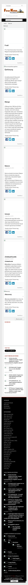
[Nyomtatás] (16, 61)
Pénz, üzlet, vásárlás (9, 451)
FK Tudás (13, 576)
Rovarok (6, 456)
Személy (6, 459)
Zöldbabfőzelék (10, 257)
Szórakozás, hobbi (8, 461)
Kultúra (5, 438)
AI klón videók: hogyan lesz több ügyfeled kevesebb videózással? (16, 376)
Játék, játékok (7, 433)
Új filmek (6, 465)
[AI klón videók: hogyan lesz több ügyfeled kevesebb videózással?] (6, 376)
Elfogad (14, 581)
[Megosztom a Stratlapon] (16, 58)
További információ (19, 579)
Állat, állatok (7, 416)
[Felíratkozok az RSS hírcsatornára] (10, 61)
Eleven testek (11, 536)
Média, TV (6, 442)
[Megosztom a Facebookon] (7, 58)
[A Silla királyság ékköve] (5, 571)
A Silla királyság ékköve (14, 570)
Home (5, 23)
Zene (5, 468)
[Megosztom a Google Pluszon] (7, 61)
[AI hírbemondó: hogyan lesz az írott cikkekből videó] (6, 368)
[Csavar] (5, 567)
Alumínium (15, 542)
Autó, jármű (7, 418)
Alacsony (8, 294)
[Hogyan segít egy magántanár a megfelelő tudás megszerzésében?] (5, 507)
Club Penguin (16, 558)
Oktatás (6, 447)
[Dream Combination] (5, 557)
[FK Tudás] (14, 11)
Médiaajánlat (7, 408)
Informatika (7, 432)
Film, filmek (6, 428)
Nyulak (10, 552)
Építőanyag (9, 70)
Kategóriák (6, 435)
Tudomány (6, 463)
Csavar (10, 566)
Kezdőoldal (6, 406)
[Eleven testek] (5, 537)
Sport (5, 458)
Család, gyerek (7, 421)
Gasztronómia (7, 430)
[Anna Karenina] (14, 545)
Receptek (6, 454)
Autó (9, 540)
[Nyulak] (5, 553)
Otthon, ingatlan (8, 449)
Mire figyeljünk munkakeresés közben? (16, 528)
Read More (20, 62)
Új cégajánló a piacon (13, 524)
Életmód (6, 425)
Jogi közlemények (8, 402)
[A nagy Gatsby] (5, 563)
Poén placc (6, 452)
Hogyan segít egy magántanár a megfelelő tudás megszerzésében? (16, 508)
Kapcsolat (6, 404)
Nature (7, 166)
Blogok (5, 419)
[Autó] (5, 540)
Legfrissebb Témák (8, 440)
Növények (6, 446)
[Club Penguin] (10, 559)
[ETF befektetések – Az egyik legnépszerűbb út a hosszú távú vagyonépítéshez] (6, 381)
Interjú (7, 214)
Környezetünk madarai (9, 437)
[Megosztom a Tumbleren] (20, 58)
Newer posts (19, 319)
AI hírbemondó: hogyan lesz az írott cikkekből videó (15, 369)
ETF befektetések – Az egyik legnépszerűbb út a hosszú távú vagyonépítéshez (15, 496)
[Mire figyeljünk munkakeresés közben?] (10, 527)
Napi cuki (6, 444)
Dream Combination (13, 556)
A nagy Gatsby (11, 562)
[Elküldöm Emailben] (13, 61)
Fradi (6, 45)
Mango (7, 102)
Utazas (5, 466)
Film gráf (6, 426)
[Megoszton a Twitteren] (10, 58)
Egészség (6, 423)
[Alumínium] (10, 543)
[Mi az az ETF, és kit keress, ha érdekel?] (5, 521)
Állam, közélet (7, 414)
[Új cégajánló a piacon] (5, 525)
